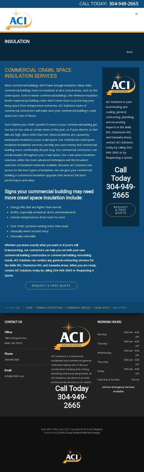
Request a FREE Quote (51, 285)
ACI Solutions (96, 429)
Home (29, 307)
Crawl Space (101, 307)
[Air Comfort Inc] (18, 19)
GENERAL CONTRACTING (49, 307)
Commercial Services (78, 307)
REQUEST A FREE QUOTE (121, 210)
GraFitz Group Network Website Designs (78, 432)
